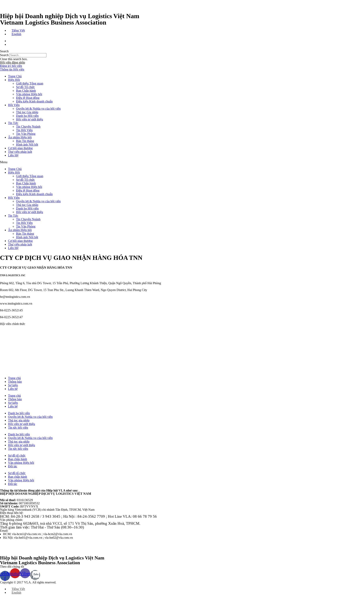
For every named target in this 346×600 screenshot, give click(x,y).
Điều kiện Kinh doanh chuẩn (34, 101)
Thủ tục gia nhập (18, 420)
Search (4, 55)
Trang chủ (14, 378)
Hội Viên (14, 105)
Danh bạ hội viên (19, 413)
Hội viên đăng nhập (12, 62)
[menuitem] (16, 30)
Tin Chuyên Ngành (28, 126)
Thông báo (15, 381)
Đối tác (12, 466)
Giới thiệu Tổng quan (29, 83)
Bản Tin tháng (25, 141)
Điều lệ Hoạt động (27, 97)
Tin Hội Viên (24, 130)
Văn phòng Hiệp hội (29, 94)
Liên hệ (13, 388)
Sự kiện (13, 385)
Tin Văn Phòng (25, 133)
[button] (173, 51)
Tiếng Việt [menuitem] (18, 30)
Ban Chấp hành (26, 90)
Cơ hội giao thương (20, 148)
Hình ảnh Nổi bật (27, 144)
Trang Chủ (15, 76)
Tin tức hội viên (18, 427)
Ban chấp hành (17, 459)
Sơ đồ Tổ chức (25, 87)
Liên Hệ (13, 155)
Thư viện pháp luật (20, 151)
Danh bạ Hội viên (27, 115)
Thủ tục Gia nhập (27, 112)
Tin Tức (13, 123)
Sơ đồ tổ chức (17, 455)
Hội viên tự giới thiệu (29, 119)
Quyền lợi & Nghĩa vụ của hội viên (38, 108)
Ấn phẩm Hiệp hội (20, 137)
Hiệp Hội (14, 79)
